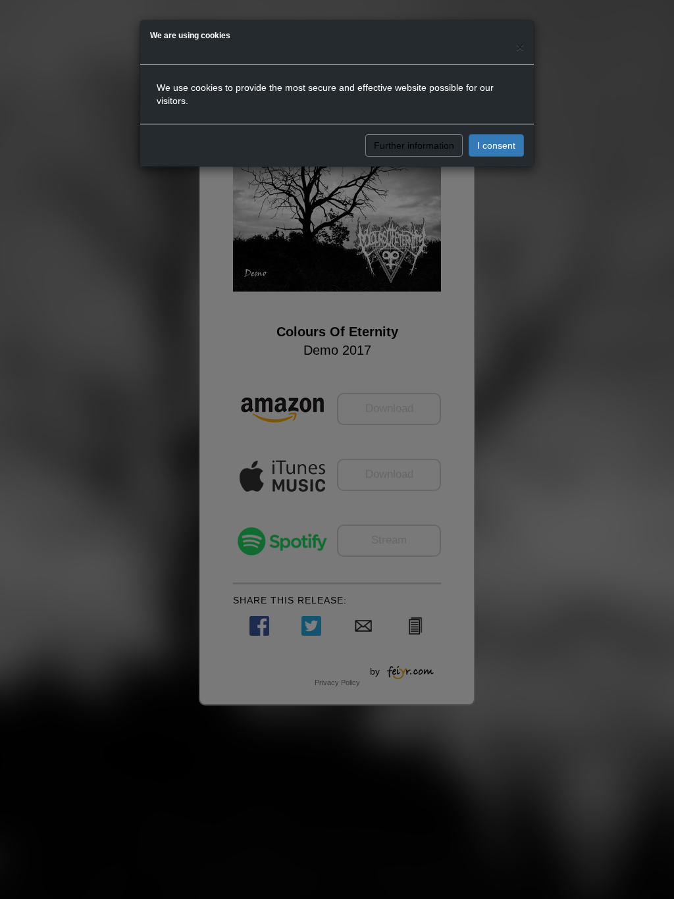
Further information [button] (414, 145)
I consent (496, 145)
